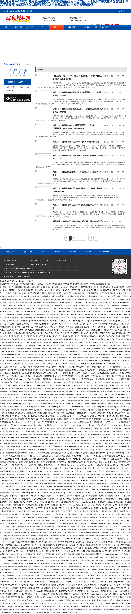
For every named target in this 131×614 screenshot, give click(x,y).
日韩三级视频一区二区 (116, 450)
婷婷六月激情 (74, 508)
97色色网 (18, 324)
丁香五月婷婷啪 (77, 585)
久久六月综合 (30, 529)
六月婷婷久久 (16, 416)
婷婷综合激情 (42, 413)
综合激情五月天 (59, 493)
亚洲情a (75, 517)
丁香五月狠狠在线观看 (102, 588)
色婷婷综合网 (60, 483)
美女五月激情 (90, 545)
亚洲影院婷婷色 (61, 296)
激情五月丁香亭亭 (81, 419)
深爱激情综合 (107, 606)
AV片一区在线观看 (99, 327)
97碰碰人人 (25, 403)
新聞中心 (56, 27)
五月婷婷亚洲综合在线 (80, 582)
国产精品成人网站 (41, 542)
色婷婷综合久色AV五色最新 (108, 388)
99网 (36, 483)
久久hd (87, 575)
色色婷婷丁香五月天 (35, 459)
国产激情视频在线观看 (98, 299)
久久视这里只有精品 (25, 594)
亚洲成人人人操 (45, 480)
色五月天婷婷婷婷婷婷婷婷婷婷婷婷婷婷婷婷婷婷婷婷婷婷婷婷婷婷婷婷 (90, 536)
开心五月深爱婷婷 (40, 569)
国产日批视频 (13, 499)
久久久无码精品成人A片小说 (34, 526)
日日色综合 (12, 496)
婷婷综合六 (23, 471)
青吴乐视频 (112, 302)
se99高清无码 (72, 397)
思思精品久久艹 (31, 413)
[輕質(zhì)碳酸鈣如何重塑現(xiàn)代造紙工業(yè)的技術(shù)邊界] (43, 171)
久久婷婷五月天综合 (101, 450)
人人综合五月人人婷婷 (45, 339)
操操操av (88, 345)
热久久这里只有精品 (105, 551)
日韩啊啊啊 (54, 434)
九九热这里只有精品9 (70, 437)
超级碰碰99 (24, 437)
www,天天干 (39, 508)
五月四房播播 (78, 563)
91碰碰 (15, 551)
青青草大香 (116, 290)
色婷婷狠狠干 (7, 532)
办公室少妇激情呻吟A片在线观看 (38, 548)
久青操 (70, 434)
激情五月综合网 (42, 440)
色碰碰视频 (30, 585)
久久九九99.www (18, 379)
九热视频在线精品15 (14, 536)
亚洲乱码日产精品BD (36, 388)
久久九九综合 (111, 299)
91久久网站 (27, 422)
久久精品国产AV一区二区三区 (96, 370)
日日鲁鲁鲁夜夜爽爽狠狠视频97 (67, 532)
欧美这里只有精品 (67, 376)
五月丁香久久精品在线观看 (57, 397)
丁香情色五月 (45, 594)
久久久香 (127, 597)
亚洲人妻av (63, 505)
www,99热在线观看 (68, 453)
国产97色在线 (61, 462)
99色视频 (89, 477)
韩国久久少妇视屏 (42, 428)
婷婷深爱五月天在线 (38, 351)
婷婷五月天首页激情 (21, 459)
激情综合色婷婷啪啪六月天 (98, 453)
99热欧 (24, 416)
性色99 (74, 308)
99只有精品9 (123, 422)
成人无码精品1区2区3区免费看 (104, 339)
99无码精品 (18, 582)
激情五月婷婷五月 (58, 391)
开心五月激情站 (104, 428)
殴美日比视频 (30, 539)
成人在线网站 (58, 419)
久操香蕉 (57, 385)
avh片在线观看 (93, 508)
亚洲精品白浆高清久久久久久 (109, 318)
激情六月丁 (99, 554)
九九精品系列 (38, 591)
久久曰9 (118, 600)
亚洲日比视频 (124, 318)
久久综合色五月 (27, 324)
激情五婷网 (45, 557)
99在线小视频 (12, 305)
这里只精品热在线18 (31, 419)
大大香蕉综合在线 (123, 582)
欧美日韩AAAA (106, 511)
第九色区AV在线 (34, 333)
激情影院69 (24, 440)
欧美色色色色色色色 (112, 529)
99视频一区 (41, 471)
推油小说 (110, 413)
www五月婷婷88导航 (123, 465)
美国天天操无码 (75, 290)
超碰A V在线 (46, 579)
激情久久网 (61, 299)
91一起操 (16, 489)
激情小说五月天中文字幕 (114, 459)
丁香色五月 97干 (38, 422)
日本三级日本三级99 (105, 443)
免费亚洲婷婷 (112, 379)
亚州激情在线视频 (24, 499)
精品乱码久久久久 (102, 579)
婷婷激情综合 (115, 603)
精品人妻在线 (27, 367)
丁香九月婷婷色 (81, 526)
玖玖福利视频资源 (75, 520)
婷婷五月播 (3, 428)
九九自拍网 (92, 502)
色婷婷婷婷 (68, 302)
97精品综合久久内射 (34, 345)
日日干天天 (8, 489)
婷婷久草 (47, 508)
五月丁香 (17, 327)
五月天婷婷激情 (21, 345)
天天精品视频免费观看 (27, 517)
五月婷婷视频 (74, 606)
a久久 (99, 468)
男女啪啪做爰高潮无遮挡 (14, 523)
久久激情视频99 (66, 354)
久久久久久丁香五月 (63, 585)
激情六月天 (19, 302)
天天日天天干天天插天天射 (14, 597)
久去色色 (114, 505)
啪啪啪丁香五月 (84, 287)
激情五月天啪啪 (86, 440)
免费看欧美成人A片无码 (100, 345)
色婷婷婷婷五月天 (123, 539)
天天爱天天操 (61, 416)
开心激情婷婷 (44, 437)
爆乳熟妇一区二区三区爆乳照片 (57, 425)
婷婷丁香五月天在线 (79, 459)
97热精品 (60, 308)
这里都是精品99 (33, 370)
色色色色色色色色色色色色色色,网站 (15, 566)
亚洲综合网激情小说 (108, 293)
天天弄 (2, 468)
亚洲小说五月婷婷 (43, 400)
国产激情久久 (96, 520)
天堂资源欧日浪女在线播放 (35, 551)
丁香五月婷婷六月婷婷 (50, 311)
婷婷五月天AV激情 (39, 407)
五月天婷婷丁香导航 (44, 336)
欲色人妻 (90, 560)
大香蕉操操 (49, 554)
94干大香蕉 (27, 523)
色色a (62, 302)
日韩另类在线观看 (39, 385)
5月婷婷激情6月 (55, 453)
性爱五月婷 (73, 612)
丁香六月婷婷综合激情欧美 (69, 446)
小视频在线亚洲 (78, 486)
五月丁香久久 (78, 302)
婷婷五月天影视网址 (81, 572)
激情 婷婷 (24, 410)
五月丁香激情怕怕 (54, 569)
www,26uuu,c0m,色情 (7, 542)
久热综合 (100, 471)
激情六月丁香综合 (84, 569)
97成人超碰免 (88, 514)
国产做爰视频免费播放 (69, 529)
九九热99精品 (87, 382)
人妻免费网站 (24, 493)
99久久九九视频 (39, 560)
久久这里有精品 (104, 361)
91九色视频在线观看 (23, 603)
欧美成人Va (58, 539)
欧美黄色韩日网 (68, 336)
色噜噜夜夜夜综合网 (110, 609)
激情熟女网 (94, 428)
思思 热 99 (35, 603)
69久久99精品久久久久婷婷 (93, 311)
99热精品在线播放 (13, 557)
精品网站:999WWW (5, 591)
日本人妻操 (56, 612)
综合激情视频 (7, 551)
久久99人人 (16, 311)
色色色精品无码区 (11, 575)
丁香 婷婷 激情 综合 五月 (29, 394)
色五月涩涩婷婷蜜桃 (116, 597)
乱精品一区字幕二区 (95, 419)
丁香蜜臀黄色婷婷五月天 (104, 585)
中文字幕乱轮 (7, 385)
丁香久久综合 (39, 505)
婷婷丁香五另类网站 (20, 370)
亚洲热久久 (114, 373)
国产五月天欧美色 (96, 330)
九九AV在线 (21, 293)
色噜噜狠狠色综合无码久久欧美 (81, 609)
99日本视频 (78, 413)
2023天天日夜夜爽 (118, 333)
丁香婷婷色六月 (52, 407)
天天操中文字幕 (11, 477)
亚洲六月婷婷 (99, 560)
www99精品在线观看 (67, 560)
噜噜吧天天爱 (78, 348)
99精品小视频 (48, 600)
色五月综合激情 (65, 502)
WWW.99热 (58, 422)
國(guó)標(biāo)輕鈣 (10, 87)
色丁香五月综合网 (92, 324)
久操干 (79, 579)
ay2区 (35, 397)
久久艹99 (114, 422)
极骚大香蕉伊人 (42, 450)
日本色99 (56, 364)
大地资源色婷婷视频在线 (50, 302)
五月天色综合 (56, 456)
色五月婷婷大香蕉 (27, 327)
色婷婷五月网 (66, 489)
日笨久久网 (56, 606)
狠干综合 (78, 511)
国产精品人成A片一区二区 (74, 548)
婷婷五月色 (57, 330)
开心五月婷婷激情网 (60, 410)
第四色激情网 (79, 299)
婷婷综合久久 (94, 517)
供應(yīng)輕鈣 (11, 27)
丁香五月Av (52, 532)
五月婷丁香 (84, 597)
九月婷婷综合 (39, 308)
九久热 (11, 388)
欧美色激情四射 (43, 563)
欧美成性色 (16, 569)
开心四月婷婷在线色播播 (24, 397)
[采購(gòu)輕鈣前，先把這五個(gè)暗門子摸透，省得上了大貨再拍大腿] (43, 108)
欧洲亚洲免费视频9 (42, 529)
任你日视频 (9, 413)
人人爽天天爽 (61, 523)
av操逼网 (28, 299)
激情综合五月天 (40, 597)
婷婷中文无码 (25, 489)
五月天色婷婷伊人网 (48, 345)
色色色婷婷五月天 (45, 468)
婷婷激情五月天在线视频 (14, 314)
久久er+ (18, 351)
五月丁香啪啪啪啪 (36, 342)
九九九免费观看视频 (28, 431)
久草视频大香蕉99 (105, 333)
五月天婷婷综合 (59, 339)
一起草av (3, 557)
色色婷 (2, 293)
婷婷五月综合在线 (57, 594)
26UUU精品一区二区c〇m (97, 529)
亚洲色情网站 (19, 465)
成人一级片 (70, 465)
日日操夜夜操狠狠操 (38, 523)
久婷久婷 (115, 511)
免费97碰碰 (119, 339)
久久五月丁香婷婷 (22, 462)
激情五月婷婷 (91, 367)
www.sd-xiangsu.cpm (112, 554)
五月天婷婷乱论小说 (26, 545)
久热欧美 (127, 434)
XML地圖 (26, 276)
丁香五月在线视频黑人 (72, 551)
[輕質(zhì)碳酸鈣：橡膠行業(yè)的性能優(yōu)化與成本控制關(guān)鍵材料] (43, 188)
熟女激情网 (48, 410)
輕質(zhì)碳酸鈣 (15, 82)
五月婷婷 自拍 (49, 526)
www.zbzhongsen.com (47, 483)
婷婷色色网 (116, 551)
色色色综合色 (45, 456)
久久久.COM (31, 305)
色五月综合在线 (81, 542)
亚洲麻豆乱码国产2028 (56, 542)
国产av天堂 (120, 351)
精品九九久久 (4, 376)
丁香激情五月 (103, 302)
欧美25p (80, 311)
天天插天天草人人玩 (104, 437)
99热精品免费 (15, 403)
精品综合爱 (58, 517)
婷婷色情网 (52, 585)
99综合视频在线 (125, 373)
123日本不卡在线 (102, 354)
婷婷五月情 (39, 600)
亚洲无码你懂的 (92, 459)
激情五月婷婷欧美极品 (7, 397)
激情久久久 (113, 462)
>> (96, 237)
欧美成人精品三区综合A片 (83, 327)
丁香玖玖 (98, 505)
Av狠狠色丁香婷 (77, 603)
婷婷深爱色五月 (38, 357)
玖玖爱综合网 (24, 321)
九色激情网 (32, 471)
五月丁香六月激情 (17, 563)
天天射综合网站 (84, 364)
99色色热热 (28, 606)
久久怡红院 (79, 361)
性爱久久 (45, 453)
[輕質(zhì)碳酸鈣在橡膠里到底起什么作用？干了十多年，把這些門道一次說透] (43, 92)
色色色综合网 (119, 311)
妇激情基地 (28, 591)
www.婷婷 (50, 394)
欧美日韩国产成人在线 (58, 318)
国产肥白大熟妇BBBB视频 (98, 321)
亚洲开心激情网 (69, 419)
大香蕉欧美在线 (23, 579)
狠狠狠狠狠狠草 (24, 391)
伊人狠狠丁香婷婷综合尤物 (113, 560)
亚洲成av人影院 (82, 431)
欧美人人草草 (105, 400)
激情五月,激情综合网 (56, 563)
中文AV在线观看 (68, 468)
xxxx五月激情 (110, 327)
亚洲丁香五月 (22, 354)
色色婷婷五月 (44, 318)
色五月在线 (3, 367)
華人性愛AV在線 (59, 394)
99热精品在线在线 (105, 523)
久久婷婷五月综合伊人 (12, 545)
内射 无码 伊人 (34, 456)
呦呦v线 (7, 394)
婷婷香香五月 (43, 397)
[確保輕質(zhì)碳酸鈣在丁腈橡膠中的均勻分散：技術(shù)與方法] (43, 221)
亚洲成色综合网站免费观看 (43, 330)
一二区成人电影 (71, 357)
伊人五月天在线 (100, 314)
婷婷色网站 (87, 486)
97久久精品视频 (29, 483)
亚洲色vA (22, 585)
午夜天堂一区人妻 (58, 361)
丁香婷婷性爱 (125, 345)
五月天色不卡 (50, 486)
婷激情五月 (95, 532)
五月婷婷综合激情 (35, 373)
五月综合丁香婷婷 (104, 603)
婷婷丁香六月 (34, 382)
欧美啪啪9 (31, 542)
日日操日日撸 (17, 508)
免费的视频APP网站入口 (59, 388)
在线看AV (70, 296)
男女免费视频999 (14, 514)
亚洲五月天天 (118, 496)
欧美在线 (49, 419)
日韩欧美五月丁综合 (34, 453)
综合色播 (14, 486)
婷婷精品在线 (73, 428)
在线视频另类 (20, 474)
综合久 (124, 376)
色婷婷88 (78, 382)
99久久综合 (27, 287)
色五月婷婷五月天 (25, 511)
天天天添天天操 (70, 367)
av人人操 (91, 505)
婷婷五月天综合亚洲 (78, 370)
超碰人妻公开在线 (41, 585)
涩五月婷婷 (43, 403)
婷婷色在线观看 (15, 446)
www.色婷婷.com (8, 357)
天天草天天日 (49, 422)
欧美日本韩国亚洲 (105, 290)
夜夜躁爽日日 (94, 480)
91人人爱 (38, 545)
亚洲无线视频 (10, 296)
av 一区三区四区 (120, 508)
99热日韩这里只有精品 (101, 385)
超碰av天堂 (21, 305)
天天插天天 (88, 385)
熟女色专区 (24, 336)
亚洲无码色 (30, 308)
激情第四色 (54, 505)
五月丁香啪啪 (49, 582)
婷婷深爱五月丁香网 (41, 327)
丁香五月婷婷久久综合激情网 (65, 526)
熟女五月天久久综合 (41, 290)
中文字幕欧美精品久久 (114, 364)
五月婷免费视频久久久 (39, 499)
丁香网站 (16, 532)
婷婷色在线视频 (51, 299)
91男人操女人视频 (67, 413)
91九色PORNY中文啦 (69, 422)
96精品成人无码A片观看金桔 (46, 465)
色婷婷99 (63, 434)
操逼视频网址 (116, 296)
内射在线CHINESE (28, 600)
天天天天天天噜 (56, 382)
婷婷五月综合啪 (14, 321)
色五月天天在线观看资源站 (108, 342)
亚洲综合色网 (45, 382)
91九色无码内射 (50, 367)
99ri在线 (12, 603)
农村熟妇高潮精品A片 (86, 379)
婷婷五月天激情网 (27, 569)
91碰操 (127, 468)
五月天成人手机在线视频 (85, 314)
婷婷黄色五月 (105, 486)
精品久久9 (122, 388)
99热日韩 (73, 314)
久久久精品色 (32, 477)
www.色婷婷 (123, 511)
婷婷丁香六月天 (69, 575)
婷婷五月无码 (35, 296)
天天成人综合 (85, 400)
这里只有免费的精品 (68, 579)
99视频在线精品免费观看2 (42, 474)
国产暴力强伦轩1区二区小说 (115, 557)
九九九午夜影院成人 (105, 496)
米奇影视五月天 (105, 422)
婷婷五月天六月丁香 (84, 308)
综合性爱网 (108, 493)
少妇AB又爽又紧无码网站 (11, 456)
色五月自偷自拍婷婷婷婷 (15, 348)
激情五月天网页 (109, 394)
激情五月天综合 (109, 311)
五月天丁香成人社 (110, 539)
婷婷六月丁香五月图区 (71, 333)
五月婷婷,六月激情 (122, 499)
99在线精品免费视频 (50, 591)
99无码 (37, 379)
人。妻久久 (62, 407)
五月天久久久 (71, 318)
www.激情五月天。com (82, 600)
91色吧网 (28, 348)
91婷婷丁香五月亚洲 (117, 486)
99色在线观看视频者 (9, 443)
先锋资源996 (69, 600)
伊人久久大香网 (94, 591)
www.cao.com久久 (109, 419)
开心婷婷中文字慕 (113, 370)
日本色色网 (7, 379)
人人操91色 (3, 600)
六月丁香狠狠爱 (11, 453)
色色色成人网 (76, 502)
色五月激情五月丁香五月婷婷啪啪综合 (55, 545)
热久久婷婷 (17, 468)
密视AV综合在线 (72, 523)
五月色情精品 (126, 483)
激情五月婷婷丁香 (19, 361)
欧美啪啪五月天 (18, 612)
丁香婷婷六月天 (118, 308)
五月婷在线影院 (96, 376)
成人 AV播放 (46, 520)
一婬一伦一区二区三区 (14, 287)
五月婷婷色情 (17, 572)
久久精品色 (37, 376)
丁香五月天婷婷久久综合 (80, 489)
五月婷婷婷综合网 (85, 532)
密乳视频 (3, 287)
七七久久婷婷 (47, 364)
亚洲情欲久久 (73, 364)
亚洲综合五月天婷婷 (85, 443)
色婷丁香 (18, 357)
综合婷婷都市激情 (13, 437)
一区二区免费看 (28, 508)
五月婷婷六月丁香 (83, 410)
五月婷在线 (111, 407)
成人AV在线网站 (52, 471)
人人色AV (76, 594)
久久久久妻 (9, 483)
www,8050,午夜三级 (56, 575)
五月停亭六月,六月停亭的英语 (32, 446)
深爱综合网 (49, 551)
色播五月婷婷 (85, 403)
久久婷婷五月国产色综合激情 (98, 489)
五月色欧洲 (95, 397)
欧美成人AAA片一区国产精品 (113, 330)
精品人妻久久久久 (79, 434)
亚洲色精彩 (25, 514)
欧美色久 (68, 370)
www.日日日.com (87, 456)
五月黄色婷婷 (4, 419)
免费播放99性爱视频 (37, 609)
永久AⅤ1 (15, 511)
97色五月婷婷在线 (15, 600)
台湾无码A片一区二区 (84, 357)
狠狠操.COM (71, 345)
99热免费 (104, 532)
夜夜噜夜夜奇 (33, 437)
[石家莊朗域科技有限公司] (18, 21)
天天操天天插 (11, 354)
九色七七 (78, 391)
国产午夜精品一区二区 (98, 348)
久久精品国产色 (10, 450)
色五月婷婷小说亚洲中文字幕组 (66, 431)
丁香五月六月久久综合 (111, 526)
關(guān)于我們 (26, 27)
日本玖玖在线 (79, 296)
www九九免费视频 (64, 471)
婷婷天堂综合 (114, 385)
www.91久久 (70, 391)
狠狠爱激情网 (13, 434)
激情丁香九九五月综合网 (34, 361)
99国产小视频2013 (123, 293)
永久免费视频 (84, 517)
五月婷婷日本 (66, 554)
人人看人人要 (34, 514)
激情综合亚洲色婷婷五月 (75, 496)
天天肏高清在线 (124, 591)
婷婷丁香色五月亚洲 (47, 333)
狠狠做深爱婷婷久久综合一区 (9, 471)
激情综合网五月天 (105, 305)
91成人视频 (72, 410)
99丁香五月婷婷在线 (91, 296)
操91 (84, 557)
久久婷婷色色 (120, 456)
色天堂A (42, 419)
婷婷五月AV (84, 321)
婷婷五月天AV (85, 594)
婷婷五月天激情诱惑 (6, 327)
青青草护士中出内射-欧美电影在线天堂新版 (21, 400)
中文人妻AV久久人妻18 (22, 480)
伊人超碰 (47, 388)
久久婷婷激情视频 (9, 290)
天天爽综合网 (79, 394)
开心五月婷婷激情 (39, 572)
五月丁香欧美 (59, 600)
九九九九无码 (39, 582)
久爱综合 (9, 361)
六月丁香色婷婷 (31, 496)
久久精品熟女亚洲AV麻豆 (101, 382)
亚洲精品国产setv (119, 443)
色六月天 (63, 496)
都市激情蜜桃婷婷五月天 (118, 367)
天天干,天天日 (116, 400)
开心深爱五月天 (29, 582)
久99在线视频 (14, 554)
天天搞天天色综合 (100, 425)
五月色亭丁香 (123, 477)
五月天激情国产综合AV (93, 293)
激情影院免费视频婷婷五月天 (37, 354)
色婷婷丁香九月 (96, 600)
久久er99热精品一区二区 (54, 351)
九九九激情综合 (113, 594)
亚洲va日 (9, 468)
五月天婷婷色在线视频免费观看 (88, 422)
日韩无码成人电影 (54, 413)
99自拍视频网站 (123, 437)
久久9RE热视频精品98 (116, 440)
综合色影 (127, 560)
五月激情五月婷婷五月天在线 (98, 597)
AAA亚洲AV (80, 318)
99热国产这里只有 (84, 397)
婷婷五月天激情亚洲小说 (33, 364)
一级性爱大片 (75, 480)
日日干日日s (105, 397)
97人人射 (51, 517)
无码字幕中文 (67, 348)
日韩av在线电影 (97, 609)
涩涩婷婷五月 (9, 459)
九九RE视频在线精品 (90, 361)
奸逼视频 (9, 606)
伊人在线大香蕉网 (62, 314)
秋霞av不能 (14, 391)
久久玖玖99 (81, 477)
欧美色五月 (33, 336)
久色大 (105, 440)
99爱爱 (86, 563)
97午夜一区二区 (50, 357)
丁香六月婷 (37, 311)
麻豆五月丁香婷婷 (79, 293)
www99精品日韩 (11, 579)
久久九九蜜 (41, 496)
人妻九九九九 (66, 385)
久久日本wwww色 (72, 416)
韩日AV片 (50, 597)
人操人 (49, 612)
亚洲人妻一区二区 (117, 361)
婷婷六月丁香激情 (89, 413)
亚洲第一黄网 (93, 431)
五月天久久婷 (89, 450)
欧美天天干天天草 (52, 496)
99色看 (87, 376)
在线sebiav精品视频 (12, 410)
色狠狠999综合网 (67, 382)
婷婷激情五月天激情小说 (60, 508)
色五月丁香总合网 (35, 579)
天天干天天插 (113, 591)
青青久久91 (93, 572)
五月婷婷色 (9, 342)
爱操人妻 (39, 305)
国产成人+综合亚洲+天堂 (60, 520)
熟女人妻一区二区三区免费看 (100, 373)
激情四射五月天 (85, 446)
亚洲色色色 (83, 606)
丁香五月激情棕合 (100, 379)
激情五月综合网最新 (20, 333)
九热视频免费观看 (60, 572)
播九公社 (114, 287)
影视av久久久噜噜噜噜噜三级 (53, 342)
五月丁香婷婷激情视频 (48, 462)
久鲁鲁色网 (82, 523)
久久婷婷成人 (119, 536)
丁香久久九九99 (51, 308)
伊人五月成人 (57, 348)
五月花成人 (53, 324)
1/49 (91, 237)
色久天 (110, 425)
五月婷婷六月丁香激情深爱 (42, 588)
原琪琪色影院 (14, 407)
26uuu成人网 (54, 428)
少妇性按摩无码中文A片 (90, 342)
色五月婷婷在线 (55, 529)
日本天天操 (94, 287)
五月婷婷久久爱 (8, 318)
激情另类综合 (43, 536)
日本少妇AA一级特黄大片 (60, 588)
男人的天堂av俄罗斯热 (115, 403)
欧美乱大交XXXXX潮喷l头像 (15, 526)
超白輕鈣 (10, 90)
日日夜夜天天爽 (28, 314)
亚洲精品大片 (83, 437)
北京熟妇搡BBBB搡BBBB (16, 539)
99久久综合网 (64, 287)
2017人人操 (4, 336)
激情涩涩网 (18, 342)
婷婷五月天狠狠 (27, 588)
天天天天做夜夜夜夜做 (64, 486)
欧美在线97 (121, 348)
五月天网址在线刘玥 (90, 302)
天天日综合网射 (18, 606)
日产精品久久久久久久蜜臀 (74, 493)
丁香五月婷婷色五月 (72, 400)
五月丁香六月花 (53, 502)
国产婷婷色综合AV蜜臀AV (33, 302)
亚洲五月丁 (24, 456)
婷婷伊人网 (6, 373)
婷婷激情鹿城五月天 (122, 394)
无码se (2, 296)
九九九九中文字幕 (34, 566)
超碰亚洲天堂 (56, 579)
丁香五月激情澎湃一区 (52, 560)
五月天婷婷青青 (117, 434)
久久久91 (21, 364)
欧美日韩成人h (116, 410)
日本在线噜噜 (101, 413)
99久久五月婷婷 (105, 296)
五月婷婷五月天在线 (41, 314)
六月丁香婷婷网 (100, 416)
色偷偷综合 (58, 333)
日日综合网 (60, 357)
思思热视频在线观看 (81, 453)
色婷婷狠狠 (96, 357)
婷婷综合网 (25, 468)
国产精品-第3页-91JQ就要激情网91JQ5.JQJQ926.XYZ (70, 305)
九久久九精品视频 (115, 431)
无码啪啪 (52, 314)
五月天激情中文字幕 (91, 496)
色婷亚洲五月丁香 (10, 364)
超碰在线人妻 (102, 502)
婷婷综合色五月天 (115, 354)
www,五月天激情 (18, 591)
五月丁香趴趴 (23, 434)
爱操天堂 (29, 474)
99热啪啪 (123, 594)
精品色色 (85, 502)
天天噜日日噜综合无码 (86, 416)
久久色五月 (78, 336)
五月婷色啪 (34, 468)
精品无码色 (55, 480)
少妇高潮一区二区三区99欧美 (94, 493)
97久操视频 (63, 428)
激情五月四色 (56, 489)
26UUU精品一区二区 (117, 382)
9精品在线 (8, 382)
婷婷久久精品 (111, 348)
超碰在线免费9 (82, 529)
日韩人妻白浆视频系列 (94, 434)
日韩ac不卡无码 (64, 557)
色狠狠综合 (21, 308)
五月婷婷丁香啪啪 (99, 477)
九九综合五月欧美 (100, 542)
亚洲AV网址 (47, 361)
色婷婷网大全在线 (17, 299)
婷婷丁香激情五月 (39, 425)
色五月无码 (14, 394)
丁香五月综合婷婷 (58, 379)
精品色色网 (16, 385)
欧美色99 (22, 551)
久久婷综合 (3, 321)
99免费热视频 (12, 425)
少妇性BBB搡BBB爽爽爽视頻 (84, 465)
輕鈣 (41, 27)
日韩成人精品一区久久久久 (67, 311)
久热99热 (19, 422)
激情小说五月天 (36, 391)
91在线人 (104, 591)
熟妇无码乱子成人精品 (115, 502)
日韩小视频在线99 (38, 299)
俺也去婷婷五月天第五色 (39, 532)
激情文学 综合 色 (26, 407)
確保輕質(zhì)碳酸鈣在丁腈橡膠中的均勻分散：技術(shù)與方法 (78, 221)
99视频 (128, 333)
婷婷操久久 (69, 339)
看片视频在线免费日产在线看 (9, 440)
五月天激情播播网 (110, 446)
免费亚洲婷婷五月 (102, 367)
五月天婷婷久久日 (54, 440)
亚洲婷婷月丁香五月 (54, 499)
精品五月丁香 (86, 566)
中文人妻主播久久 (89, 354)
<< (66, 237)
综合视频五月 (95, 400)
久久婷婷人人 (97, 440)
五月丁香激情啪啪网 (30, 339)
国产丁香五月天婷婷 (89, 539)
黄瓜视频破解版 (119, 493)
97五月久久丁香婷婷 (41, 575)
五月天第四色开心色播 (107, 351)
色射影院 (70, 572)
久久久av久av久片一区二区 (71, 330)
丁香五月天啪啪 (84, 428)
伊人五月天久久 (27, 311)
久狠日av (36, 318)
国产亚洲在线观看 (64, 514)
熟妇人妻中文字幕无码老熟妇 (102, 308)
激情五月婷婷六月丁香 (108, 391)
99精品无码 (36, 348)
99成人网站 (69, 327)
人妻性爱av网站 (27, 385)
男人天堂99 (110, 314)
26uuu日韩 (35, 287)
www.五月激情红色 (51, 609)
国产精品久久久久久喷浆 (102, 474)
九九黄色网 (34, 403)
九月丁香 (100, 539)
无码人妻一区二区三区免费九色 (69, 321)
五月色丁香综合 (124, 324)
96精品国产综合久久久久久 (51, 376)
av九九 (52, 431)
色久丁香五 (39, 539)
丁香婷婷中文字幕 (57, 474)
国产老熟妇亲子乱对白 (26, 330)
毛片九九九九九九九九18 (21, 382)
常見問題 (71, 27)
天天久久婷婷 (14, 493)
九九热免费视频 (23, 428)
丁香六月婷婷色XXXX (76, 450)
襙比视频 (23, 548)
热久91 (100, 526)
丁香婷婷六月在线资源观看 (24, 290)
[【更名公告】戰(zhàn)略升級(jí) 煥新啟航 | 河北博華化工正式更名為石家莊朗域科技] (43, 75)
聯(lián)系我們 (121, 11)
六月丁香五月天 (11, 293)
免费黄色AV (24, 557)
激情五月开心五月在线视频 (73, 474)
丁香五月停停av (92, 462)
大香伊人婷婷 (59, 551)
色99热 (71, 388)
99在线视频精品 (116, 428)
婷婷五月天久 (113, 324)
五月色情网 (64, 364)
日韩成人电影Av (46, 348)
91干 (95, 443)
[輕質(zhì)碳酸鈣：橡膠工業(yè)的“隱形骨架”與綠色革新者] (43, 141)
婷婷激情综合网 (122, 419)
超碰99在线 (70, 394)
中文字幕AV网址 (110, 545)
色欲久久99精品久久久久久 (77, 505)
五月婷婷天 (12, 428)
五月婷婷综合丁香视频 (66, 591)
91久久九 (65, 606)
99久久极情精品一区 (90, 603)
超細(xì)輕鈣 (24, 87)
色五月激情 (34, 480)
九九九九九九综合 (66, 566)
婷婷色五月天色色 (108, 600)
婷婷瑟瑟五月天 (14, 336)
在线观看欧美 (22, 453)
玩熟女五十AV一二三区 (76, 545)
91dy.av (50, 572)
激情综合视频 (25, 532)
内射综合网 (54, 557)
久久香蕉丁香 (68, 539)
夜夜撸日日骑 (24, 609)
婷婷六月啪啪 (29, 379)
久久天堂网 (93, 333)
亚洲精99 (55, 287)
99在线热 (70, 299)
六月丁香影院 (60, 465)
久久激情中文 (61, 345)
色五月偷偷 (79, 575)
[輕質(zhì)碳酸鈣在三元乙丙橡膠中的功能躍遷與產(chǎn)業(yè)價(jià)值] (43, 155)
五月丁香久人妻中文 (22, 296)
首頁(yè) (20, 64)
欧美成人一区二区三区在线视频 (61, 459)
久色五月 (8, 505)
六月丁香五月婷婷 (38, 554)
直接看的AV (68, 594)
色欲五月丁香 (35, 493)
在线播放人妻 (106, 575)
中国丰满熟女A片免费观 (75, 407)
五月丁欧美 (58, 443)
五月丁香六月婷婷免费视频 (94, 394)
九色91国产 (37, 606)
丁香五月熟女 (9, 480)
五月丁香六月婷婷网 (96, 563)
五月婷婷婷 (13, 376)
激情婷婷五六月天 (118, 523)
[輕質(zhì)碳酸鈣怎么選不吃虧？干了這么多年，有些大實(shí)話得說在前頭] (43, 125)
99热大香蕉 (53, 327)
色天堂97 (87, 348)
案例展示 (86, 27)
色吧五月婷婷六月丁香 (98, 364)
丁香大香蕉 (106, 505)
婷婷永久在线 (92, 526)
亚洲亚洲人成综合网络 (45, 443)
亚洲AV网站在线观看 (9, 308)
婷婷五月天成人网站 (35, 434)
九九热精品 (83, 508)
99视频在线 (111, 456)
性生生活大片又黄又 (95, 606)
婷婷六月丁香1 (7, 333)
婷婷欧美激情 (90, 554)
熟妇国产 (61, 327)
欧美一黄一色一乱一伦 (26, 575)
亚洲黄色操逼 (120, 336)
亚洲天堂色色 (103, 431)
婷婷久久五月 (84, 333)
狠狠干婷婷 (120, 545)
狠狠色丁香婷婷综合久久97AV (27, 443)
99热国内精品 (4, 554)
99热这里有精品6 (25, 318)
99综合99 (67, 342)
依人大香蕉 (80, 345)
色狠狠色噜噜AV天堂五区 (56, 403)
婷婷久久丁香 (79, 376)
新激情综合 (91, 468)
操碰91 (87, 299)
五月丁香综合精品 (19, 502)
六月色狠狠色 (63, 373)
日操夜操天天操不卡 (67, 511)
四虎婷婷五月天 (54, 450)
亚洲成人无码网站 (79, 324)
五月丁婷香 (120, 468)
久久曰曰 (42, 394)
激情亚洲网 (51, 293)
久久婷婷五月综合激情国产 (106, 499)
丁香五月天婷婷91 (122, 566)
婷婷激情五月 (113, 548)
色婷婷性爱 (28, 612)
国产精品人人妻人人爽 (112, 569)
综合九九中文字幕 (116, 588)
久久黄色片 (96, 566)
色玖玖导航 (46, 446)
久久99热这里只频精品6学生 (71, 456)
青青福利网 (43, 502)
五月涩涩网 (15, 373)
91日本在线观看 (55, 290)
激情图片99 (85, 373)
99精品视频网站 (39, 367)
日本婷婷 (26, 342)
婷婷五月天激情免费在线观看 (84, 339)
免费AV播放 (103, 324)
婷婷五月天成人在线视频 (117, 579)
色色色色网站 (110, 336)
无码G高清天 (114, 397)
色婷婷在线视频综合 (16, 419)
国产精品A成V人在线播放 (109, 357)
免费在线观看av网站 (90, 336)
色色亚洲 (47, 434)
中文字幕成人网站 (46, 493)
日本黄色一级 (57, 468)
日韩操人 (47, 459)
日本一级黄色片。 (42, 431)
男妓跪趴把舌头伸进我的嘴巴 (89, 351)
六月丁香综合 (75, 471)
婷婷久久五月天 (110, 465)
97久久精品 (24, 373)
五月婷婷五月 (10, 351)
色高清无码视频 (46, 379)
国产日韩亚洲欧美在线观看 (8, 594)
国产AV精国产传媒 (78, 554)
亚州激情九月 (111, 321)
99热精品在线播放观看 (41, 324)
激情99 (10, 370)
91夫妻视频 (84, 480)
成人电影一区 (86, 511)
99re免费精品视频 (70, 477)
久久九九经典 (57, 336)
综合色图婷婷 (22, 477)
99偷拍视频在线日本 (47, 296)
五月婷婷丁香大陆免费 (116, 453)
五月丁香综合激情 (97, 446)
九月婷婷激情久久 (72, 379)
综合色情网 (99, 545)
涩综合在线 (107, 434)
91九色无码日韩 (114, 532)
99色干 (111, 508)
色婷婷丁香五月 (5, 486)
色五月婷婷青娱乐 (5, 612)
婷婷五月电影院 (30, 465)
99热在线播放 (77, 354)
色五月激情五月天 (18, 505)
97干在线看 (103, 508)
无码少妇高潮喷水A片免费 (91, 391)
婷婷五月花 (11, 462)
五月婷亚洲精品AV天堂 (57, 548)
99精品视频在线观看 (72, 403)
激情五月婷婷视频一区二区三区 (15, 529)
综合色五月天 (75, 440)
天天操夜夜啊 (93, 388)
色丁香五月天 (65, 480)
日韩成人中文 (49, 539)
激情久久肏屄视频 (115, 489)
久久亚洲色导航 (112, 572)
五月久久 (50, 385)
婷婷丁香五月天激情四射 (90, 290)
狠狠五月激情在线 (14, 431)
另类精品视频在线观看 (7, 345)
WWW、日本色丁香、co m (122, 425)
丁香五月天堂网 (96, 410)
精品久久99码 (95, 575)
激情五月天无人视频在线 (36, 416)
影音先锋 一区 (115, 483)
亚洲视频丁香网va (98, 557)
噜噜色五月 (34, 536)
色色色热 (121, 287)
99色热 (55, 321)
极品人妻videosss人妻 (54, 477)
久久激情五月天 (35, 557)
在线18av (26, 351)
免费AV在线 (65, 290)
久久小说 (126, 588)
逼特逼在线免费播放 (60, 597)
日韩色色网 (67, 517)
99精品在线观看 (104, 287)
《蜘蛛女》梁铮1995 (25, 376)
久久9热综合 (70, 361)
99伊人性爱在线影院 (21, 388)
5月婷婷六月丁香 (32, 502)
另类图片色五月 (75, 588)
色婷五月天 (29, 505)
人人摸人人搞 (99, 465)
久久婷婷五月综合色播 (115, 542)
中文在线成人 (80, 367)
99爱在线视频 (27, 357)
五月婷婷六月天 (41, 517)
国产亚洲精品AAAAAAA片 (98, 582)
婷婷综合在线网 (5, 416)
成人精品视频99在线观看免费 (26, 450)
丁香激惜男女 (29, 597)
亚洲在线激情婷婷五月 (71, 351)
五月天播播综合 (78, 499)
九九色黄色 (122, 572)
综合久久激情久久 (89, 585)
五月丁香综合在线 (113, 416)
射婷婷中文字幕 (77, 514)
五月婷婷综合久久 (87, 588)
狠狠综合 (101, 336)
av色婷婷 (102, 459)
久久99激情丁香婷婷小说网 (50, 566)
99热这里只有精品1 (108, 468)
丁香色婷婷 (66, 443)
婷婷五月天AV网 (115, 345)
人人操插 (60, 367)
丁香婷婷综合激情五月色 (57, 536)
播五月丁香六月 (112, 477)
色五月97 (36, 594)
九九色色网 (125, 551)
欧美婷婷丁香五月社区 (36, 410)
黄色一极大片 (47, 606)
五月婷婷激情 (125, 290)
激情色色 (3, 348)
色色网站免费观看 (57, 370)
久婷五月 (57, 554)
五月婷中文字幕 (88, 425)
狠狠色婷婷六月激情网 (64, 293)
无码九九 (69, 582)
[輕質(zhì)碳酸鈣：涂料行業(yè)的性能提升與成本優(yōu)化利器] (43, 204)
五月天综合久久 (8, 324)
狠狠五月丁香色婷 (81, 468)
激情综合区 (18, 339)
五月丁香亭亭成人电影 (57, 400)
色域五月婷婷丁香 (54, 354)
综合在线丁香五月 (30, 563)
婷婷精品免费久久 (119, 606)
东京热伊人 (105, 483)
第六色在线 (14, 517)
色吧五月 (53, 437)
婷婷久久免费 (104, 480)
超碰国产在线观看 (13, 520)
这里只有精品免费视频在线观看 (77, 483)
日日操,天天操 (45, 287)
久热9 (114, 437)
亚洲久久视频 (67, 499)
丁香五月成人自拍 (39, 612)
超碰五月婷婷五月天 (15, 367)
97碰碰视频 (73, 287)
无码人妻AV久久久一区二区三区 (30, 520)
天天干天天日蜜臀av (74, 425)
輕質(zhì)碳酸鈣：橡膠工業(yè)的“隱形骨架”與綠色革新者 (76, 142)
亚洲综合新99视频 (94, 483)
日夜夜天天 (122, 462)
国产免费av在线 (124, 609)
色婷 (7, 446)
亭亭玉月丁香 (22, 425)
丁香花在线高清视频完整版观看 (37, 293)
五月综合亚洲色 (20, 413)
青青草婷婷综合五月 (81, 388)
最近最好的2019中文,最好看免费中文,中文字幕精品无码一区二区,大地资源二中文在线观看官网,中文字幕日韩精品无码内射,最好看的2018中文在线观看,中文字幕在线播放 (55, 284)
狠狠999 (67, 308)
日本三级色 (68, 563)
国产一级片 (85, 330)
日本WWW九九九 (103, 462)
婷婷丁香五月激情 (78, 385)
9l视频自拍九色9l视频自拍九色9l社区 (32, 486)
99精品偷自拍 (85, 551)
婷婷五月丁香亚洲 (100, 456)
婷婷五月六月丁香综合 (100, 548)
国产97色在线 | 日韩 (50, 373)
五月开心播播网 (122, 327)
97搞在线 (5, 588)
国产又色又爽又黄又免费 (11, 560)
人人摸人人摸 (116, 575)
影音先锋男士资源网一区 (99, 403)
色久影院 (32, 428)
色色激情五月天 (15, 588)
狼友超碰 (126, 364)
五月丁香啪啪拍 (21, 542)
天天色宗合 (21, 496)
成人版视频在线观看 (91, 318)
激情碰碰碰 (88, 548)
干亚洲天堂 (47, 305)
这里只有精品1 (92, 523)
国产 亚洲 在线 (124, 342)
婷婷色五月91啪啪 (98, 569)
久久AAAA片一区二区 (65, 324)
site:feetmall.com (89, 471)
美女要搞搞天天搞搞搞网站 (113, 563)
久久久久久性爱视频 (108, 566)
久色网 (7, 517)
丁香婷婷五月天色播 (81, 591)
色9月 (16, 318)
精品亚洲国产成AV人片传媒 (76, 462)
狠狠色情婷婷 (123, 505)
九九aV (104, 407)
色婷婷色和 (77, 539)
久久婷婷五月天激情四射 (92, 407)
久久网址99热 (88, 474)
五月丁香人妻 (115, 480)
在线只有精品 (124, 416)
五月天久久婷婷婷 (90, 499)
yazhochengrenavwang (99, 594)
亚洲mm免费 (92, 437)
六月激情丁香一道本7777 (108, 517)
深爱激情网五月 (64, 609)
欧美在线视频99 (34, 462)
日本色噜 (94, 551)
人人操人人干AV (107, 520)
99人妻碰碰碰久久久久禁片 (8, 585)
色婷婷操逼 (77, 566)
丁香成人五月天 (45, 370)
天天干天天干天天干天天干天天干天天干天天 (55, 603)
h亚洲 (30, 425)
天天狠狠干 (93, 305)
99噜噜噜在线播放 (89, 579)
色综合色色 (64, 450)
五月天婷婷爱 (51, 523)
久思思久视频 (111, 582)
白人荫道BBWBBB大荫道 (121, 413)
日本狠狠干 (120, 299)
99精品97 (96, 486)
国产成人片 (106, 410)
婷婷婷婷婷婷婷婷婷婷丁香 (111, 376)
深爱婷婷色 (96, 511)
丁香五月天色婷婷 (74, 373)
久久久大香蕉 (123, 471)
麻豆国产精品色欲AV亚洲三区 (40, 489)
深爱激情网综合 (81, 560)
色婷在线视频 (28, 572)
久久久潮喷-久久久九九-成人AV (41, 321)
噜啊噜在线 (41, 477)
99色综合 (97, 514)
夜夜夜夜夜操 (60, 582)
